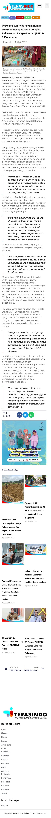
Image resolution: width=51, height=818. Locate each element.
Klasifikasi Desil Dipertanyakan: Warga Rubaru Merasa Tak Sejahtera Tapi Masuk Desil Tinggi (11, 527)
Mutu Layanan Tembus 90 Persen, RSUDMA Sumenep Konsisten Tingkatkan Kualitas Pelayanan (34, 645)
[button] (39, 6)
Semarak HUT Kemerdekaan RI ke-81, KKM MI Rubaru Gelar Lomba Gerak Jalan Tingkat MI (35, 510)
